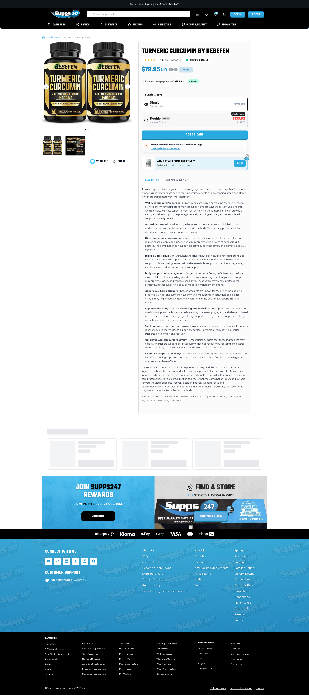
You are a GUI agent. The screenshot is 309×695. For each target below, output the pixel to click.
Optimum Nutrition (240, 654)
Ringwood (241, 556)
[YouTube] (48, 561)
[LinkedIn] (66, 561)
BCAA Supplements (54, 649)
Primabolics (236, 659)
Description (152, 180)
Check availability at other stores (165, 148)
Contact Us (149, 562)
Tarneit (239, 620)
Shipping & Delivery (177, 180)
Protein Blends (126, 654)
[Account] (197, 14)
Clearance (201, 562)
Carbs (198, 579)
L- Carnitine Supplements (94, 669)
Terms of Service (153, 579)
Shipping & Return (154, 573)
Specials (200, 550)
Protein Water (125, 659)
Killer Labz (235, 643)
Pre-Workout (125, 674)
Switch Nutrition (205, 648)
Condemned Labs (206, 668)
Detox (199, 585)
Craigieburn (242, 591)
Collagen (49, 664)
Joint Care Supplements (93, 664)
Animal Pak (236, 664)
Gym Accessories (90, 654)
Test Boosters (162, 648)
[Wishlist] (206, 14)
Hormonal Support (91, 659)
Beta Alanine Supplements (57, 654)
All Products (54, 37)
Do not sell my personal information (165, 591)
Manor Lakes (242, 602)
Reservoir (240, 614)
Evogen (201, 663)
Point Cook (241, 608)
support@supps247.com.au (68, 579)
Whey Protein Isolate (166, 669)
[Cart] (224, 14)
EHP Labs (235, 648)
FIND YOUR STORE (211, 516)
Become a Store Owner (157, 568)
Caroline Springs (244, 568)
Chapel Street (243, 579)
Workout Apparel (164, 654)
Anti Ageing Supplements (211, 568)
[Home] (43, 37)
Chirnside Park (243, 585)
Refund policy (151, 585)
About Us (148, 550)
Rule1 (200, 658)
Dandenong (242, 596)
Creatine (49, 669)
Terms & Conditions (241, 688)
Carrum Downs (244, 573)
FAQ (145, 556)
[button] (46, 86)
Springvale (241, 550)
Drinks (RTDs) (51, 674)
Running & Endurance (166, 643)
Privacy (260, 688)
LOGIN (256, 14)
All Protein (124, 643)
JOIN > (238, 14)
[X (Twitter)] (75, 561)
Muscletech (203, 653)
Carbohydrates (52, 659)
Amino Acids (51, 644)
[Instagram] (84, 561)
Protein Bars (125, 669)
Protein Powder (126, 648)
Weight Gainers (163, 664)
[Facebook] (93, 561)
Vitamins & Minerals (165, 659)
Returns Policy (218, 688)
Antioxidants (203, 573)
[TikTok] (57, 561)
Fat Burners (87, 643)
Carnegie (240, 562)
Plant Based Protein (128, 664)
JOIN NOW (98, 516)
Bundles (200, 556)
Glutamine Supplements (93, 648)
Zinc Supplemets (164, 674)
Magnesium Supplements (94, 674)
